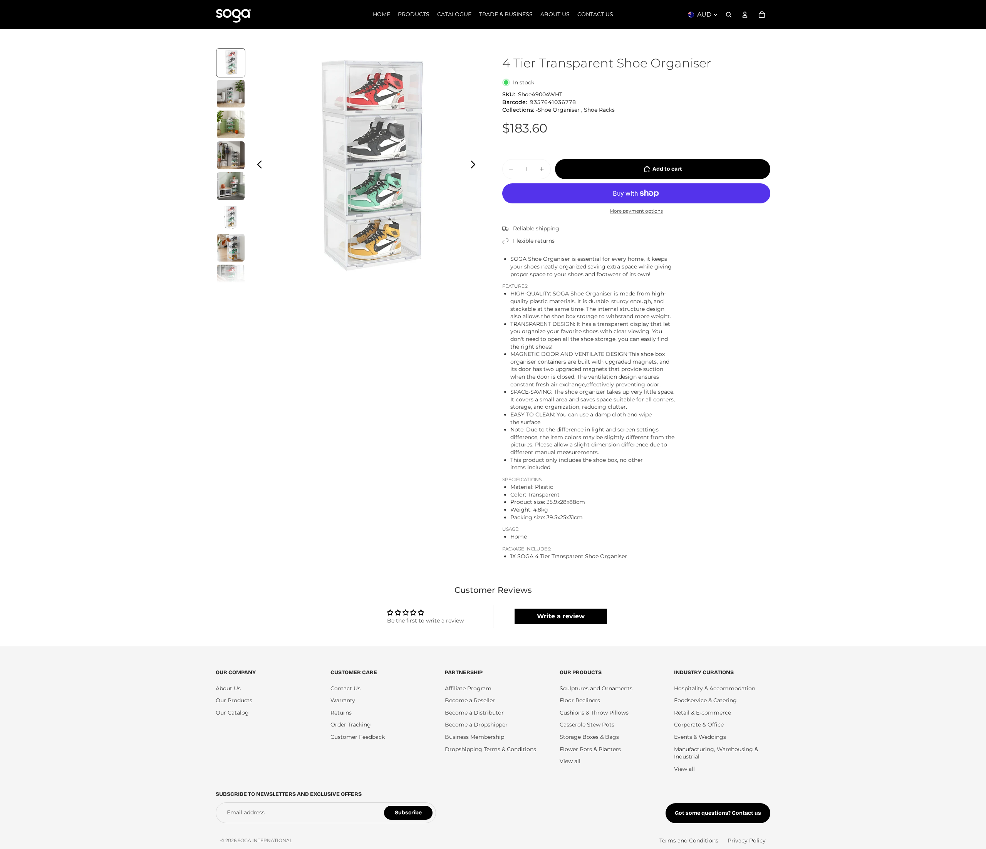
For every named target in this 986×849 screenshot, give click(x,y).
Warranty (342, 700)
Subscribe (408, 812)
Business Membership (474, 736)
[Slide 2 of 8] (231, 93)
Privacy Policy (747, 840)
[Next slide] (475, 165)
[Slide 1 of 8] (231, 63)
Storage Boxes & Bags (589, 736)
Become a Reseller (470, 700)
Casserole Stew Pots (587, 724)
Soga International (265, 840)
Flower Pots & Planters (590, 749)
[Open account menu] (744, 14)
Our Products (234, 700)
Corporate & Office (699, 724)
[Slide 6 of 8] (231, 217)
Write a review (561, 616)
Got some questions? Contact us (718, 813)
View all (570, 761)
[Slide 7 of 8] (231, 248)
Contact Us (345, 688)
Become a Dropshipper (476, 724)
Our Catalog (232, 712)
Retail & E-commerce (702, 712)
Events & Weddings (700, 736)
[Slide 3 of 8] (231, 124)
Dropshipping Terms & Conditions (490, 749)
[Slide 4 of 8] (231, 155)
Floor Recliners (580, 700)
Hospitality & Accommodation (714, 688)
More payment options (636, 211)
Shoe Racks (599, 109)
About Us (228, 688)
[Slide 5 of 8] (231, 186)
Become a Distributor (474, 712)
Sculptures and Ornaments (596, 688)
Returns (341, 712)
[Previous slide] (257, 165)
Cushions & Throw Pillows (594, 712)
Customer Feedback (357, 736)
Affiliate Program (468, 688)
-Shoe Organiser (558, 109)
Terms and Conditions (688, 840)
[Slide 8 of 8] (231, 278)
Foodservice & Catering (705, 700)
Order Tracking (350, 724)
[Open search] (728, 14)
